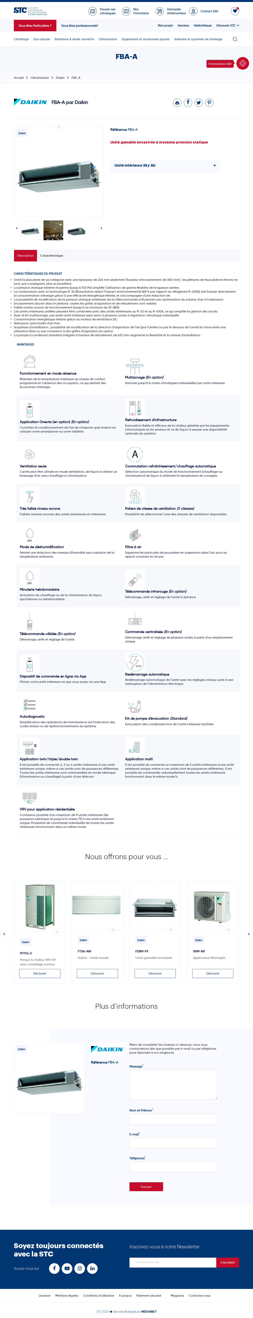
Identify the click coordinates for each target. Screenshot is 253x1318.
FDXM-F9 (141, 951)
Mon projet (165, 25)
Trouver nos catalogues (108, 11)
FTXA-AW (84, 951)
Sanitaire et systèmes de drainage (198, 39)
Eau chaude (42, 39)
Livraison (45, 1295)
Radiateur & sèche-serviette (74, 39)
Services (183, 25)
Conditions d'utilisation (98, 1295)
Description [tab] (25, 255)
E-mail (134, 1134)
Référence (118, 129)
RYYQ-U (26, 953)
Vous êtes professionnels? (79, 26)
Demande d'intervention (176, 11)
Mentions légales (66, 1295)
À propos (125, 1295)
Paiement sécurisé (148, 1295)
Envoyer (146, 1187)
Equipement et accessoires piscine (145, 39)
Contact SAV (209, 11)
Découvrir (39, 973)
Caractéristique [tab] (51, 255)
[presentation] (4, 934)
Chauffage (21, 39)
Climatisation (108, 39)
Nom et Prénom (141, 1110)
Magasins (177, 1295)
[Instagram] (80, 1269)
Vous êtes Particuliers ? (35, 26)
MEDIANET (149, 1311)
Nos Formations (141, 11)
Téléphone (137, 1158)
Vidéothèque (203, 25)
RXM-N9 (199, 951)
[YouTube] (67, 1269)
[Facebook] (54, 1269)
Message (136, 1066)
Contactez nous (200, 1295)
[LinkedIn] (92, 1269)
